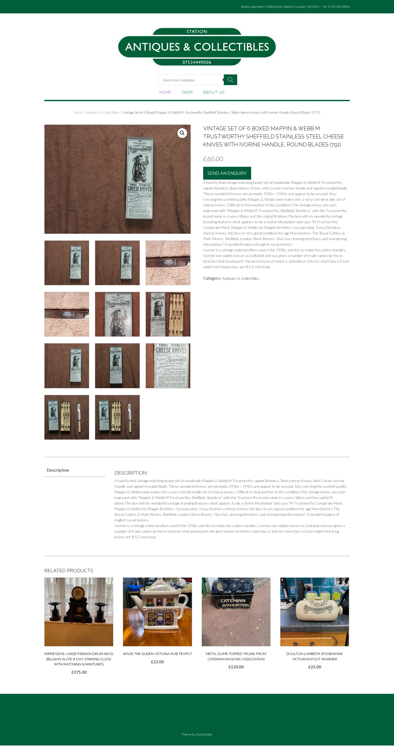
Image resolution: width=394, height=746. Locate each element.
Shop (187, 92)
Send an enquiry (227, 173)
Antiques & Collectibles (103, 112)
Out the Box (204, 734)
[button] (182, 133)
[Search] (230, 79)
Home (165, 92)
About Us (214, 92)
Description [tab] (58, 470)
